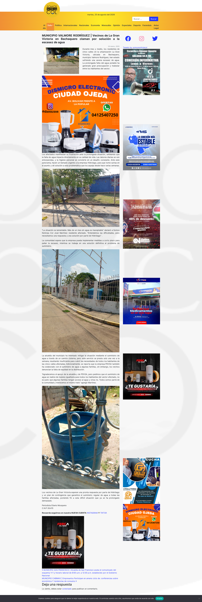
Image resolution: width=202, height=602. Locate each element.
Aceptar (159, 598)
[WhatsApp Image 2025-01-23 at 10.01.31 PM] (63, 542)
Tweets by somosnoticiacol (135, 47)
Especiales (127, 25)
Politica (58, 25)
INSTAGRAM (92, 513)
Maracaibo (106, 25)
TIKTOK (103, 513)
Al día (44, 26)
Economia (95, 25)
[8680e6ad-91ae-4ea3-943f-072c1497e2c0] (141, 481)
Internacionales (70, 25)
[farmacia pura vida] (141, 301)
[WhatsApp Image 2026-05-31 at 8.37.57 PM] (141, 224)
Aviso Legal (156, 26)
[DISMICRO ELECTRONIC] (80, 114)
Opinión (116, 25)
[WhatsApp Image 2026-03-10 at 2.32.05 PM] (141, 147)
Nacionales (84, 25)
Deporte (137, 25)
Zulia (49, 25)
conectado (67, 589)
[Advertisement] (141, 109)
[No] (199, 598)
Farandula (146, 25)
